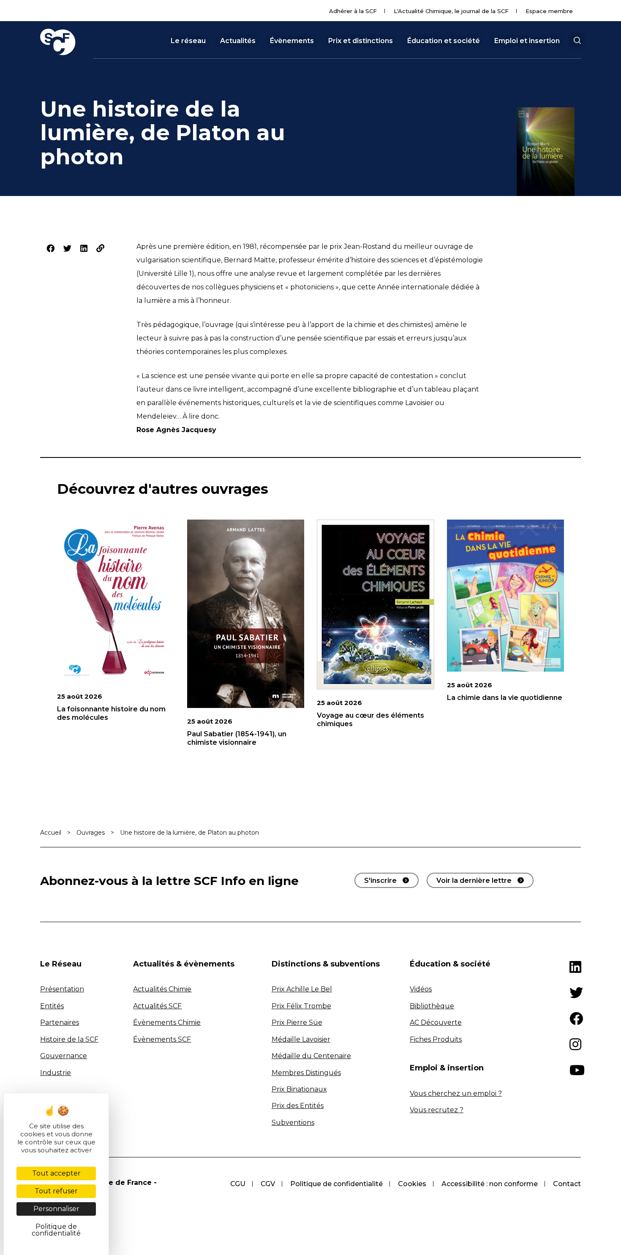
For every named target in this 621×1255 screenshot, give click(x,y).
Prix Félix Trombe (301, 1006)
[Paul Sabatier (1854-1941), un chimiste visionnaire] (246, 614)
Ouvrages (90, 832)
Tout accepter (56, 1173)
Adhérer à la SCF (353, 11)
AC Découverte (436, 1022)
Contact (567, 1184)
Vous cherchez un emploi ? (456, 1093)
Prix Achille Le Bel (302, 989)
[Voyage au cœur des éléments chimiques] (375, 605)
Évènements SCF (162, 1039)
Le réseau (188, 41)
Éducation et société (443, 41)
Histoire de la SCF (69, 1039)
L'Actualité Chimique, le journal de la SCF (451, 11)
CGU (237, 1184)
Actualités (238, 41)
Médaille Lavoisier (301, 1039)
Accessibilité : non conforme (489, 1184)
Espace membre (549, 11)
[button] (577, 40)
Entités (52, 1006)
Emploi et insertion (527, 41)
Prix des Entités (298, 1106)
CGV (268, 1184)
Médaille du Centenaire (311, 1056)
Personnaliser (56, 1209)
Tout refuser (56, 1191)
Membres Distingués (306, 1073)
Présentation (62, 989)
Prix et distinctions (360, 41)
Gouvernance (63, 1056)
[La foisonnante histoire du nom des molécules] (115, 601)
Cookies (412, 1184)
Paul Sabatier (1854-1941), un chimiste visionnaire (236, 738)
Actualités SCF (157, 1006)
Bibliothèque (432, 1006)
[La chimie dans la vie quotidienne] (505, 596)
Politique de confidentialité (336, 1184)
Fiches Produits (436, 1039)
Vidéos (421, 989)
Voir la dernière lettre (474, 881)
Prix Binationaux (299, 1089)
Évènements (292, 41)
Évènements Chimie (167, 1022)
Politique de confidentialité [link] (56, 1229)
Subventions (293, 1123)
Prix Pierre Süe (297, 1022)
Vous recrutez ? (436, 1110)
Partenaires (59, 1022)
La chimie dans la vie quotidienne (504, 698)
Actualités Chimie (162, 989)
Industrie (55, 1073)
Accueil (50, 832)
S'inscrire (380, 881)
